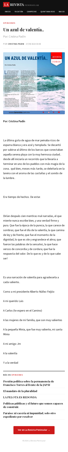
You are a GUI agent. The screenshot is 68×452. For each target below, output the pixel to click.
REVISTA (21, 4)
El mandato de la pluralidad (20, 391)
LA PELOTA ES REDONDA (20, 397)
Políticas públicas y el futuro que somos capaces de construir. (33, 405)
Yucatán (19, 11)
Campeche (32, 11)
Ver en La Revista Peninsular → (34, 430)
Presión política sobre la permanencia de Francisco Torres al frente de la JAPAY (28, 383)
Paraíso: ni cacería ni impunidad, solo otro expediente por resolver (29, 414)
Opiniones (17, 375)
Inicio (8, 11)
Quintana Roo (47, 11)
